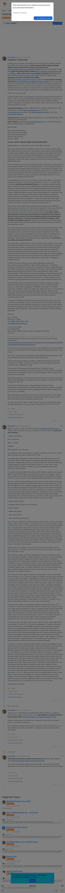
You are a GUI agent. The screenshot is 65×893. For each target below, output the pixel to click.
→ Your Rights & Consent (43, 18)
